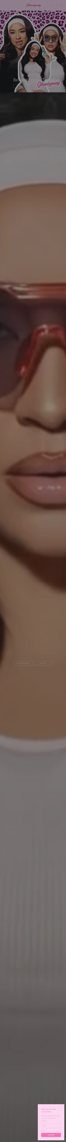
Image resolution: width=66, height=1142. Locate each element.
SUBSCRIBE (51, 1135)
